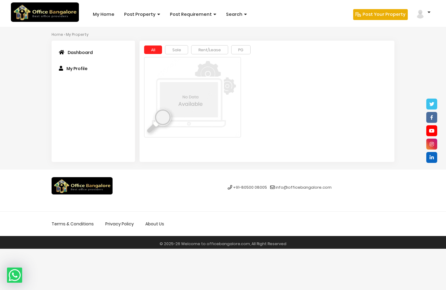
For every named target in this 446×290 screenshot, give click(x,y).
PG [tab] (240, 49)
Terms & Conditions (73, 224)
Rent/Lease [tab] (209, 49)
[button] (423, 12)
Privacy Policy (119, 224)
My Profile (76, 69)
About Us (154, 224)
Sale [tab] (176, 49)
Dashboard (80, 52)
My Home (103, 14)
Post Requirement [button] (191, 14)
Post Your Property (384, 14)
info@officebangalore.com (303, 187)
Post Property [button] (140, 14)
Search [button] (234, 14)
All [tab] (153, 49)
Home (57, 34)
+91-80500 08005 (250, 187)
